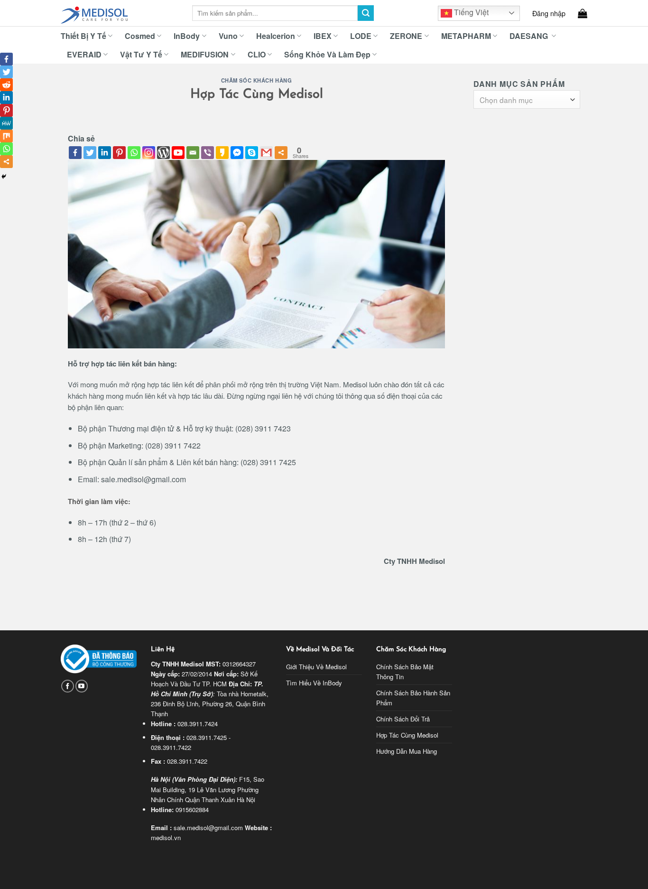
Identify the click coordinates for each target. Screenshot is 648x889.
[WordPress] (163, 152)
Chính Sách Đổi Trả (403, 718)
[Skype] (251, 152)
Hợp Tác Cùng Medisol (407, 734)
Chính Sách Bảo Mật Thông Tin (405, 671)
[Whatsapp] (134, 152)
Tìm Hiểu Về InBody (314, 682)
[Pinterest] (119, 152)
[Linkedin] (104, 152)
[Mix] (6, 136)
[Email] (192, 152)
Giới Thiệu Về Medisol (316, 666)
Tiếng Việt (470, 12)
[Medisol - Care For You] (119, 13)
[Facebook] (75, 152)
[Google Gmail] (266, 152)
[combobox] (526, 99)
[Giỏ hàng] (582, 13)
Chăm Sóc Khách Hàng (256, 80)
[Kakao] (222, 152)
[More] (281, 152)
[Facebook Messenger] (237, 152)
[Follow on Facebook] (67, 686)
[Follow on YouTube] (81, 686)
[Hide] (4, 176)
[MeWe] (6, 123)
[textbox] (525, 100)
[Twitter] (89, 152)
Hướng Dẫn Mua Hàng (406, 751)
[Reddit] (6, 84)
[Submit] (366, 13)
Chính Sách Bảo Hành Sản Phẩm (413, 697)
